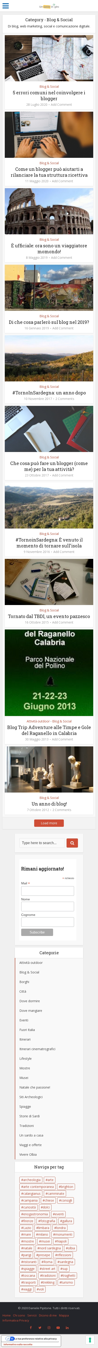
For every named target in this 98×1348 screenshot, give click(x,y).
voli (41, 1289)
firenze (28, 1221)
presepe (44, 1255)
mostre (28, 1241)
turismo (67, 1282)
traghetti (69, 1275)
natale (27, 1248)
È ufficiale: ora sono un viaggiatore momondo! (49, 248)
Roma (48, 1262)
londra (61, 1228)
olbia (71, 1248)
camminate (56, 1193)
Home (7, 1315)
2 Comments (64, 399)
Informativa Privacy (16, 1320)
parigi (27, 1255)
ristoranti (29, 1262)
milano (43, 1234)
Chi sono (19, 1315)
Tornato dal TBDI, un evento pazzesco (49, 616)
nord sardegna (50, 1248)
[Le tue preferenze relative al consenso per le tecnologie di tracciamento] (90, 1340)
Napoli (62, 1241)
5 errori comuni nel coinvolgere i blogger (49, 95)
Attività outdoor (38, 721)
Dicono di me (48, 1315)
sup (65, 1268)
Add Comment (61, 105)
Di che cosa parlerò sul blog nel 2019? (49, 322)
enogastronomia (35, 1214)
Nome (25, 899)
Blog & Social (49, 86)
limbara (43, 1228)
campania (30, 1200)
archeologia (32, 1180)
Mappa (64, 1315)
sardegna (66, 1262)
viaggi (27, 1289)
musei (45, 1241)
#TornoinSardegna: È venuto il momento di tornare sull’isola (49, 543)
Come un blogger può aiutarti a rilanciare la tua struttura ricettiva (49, 172)
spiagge (29, 1268)
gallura (67, 1221)
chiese (49, 1200)
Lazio (27, 1228)
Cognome (28, 915)
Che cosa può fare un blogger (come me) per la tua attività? (49, 466)
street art (48, 1268)
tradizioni (49, 1275)
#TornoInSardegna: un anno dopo (49, 393)
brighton (67, 1186)
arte (51, 1180)
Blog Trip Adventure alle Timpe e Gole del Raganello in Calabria (49, 730)
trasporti (29, 1282)
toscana (29, 1275)
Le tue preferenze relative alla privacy (36, 1338)
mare (27, 1234)
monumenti (63, 1234)
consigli (66, 1200)
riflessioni (64, 1255)
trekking (48, 1282)
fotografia (47, 1221)
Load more (49, 823)
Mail (25, 883)
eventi (59, 1214)
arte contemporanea (38, 1186)
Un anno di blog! (49, 804)
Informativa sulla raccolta (18, 1344)
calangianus (32, 1193)
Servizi (32, 1315)
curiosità (29, 1207)
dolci (46, 1207)
